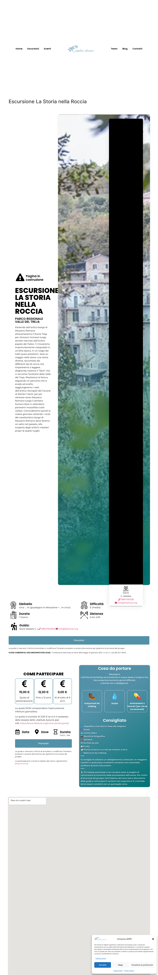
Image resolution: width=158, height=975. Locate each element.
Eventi (47, 48)
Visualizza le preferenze (142, 965)
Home (19, 48)
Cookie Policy (118, 971)
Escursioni (33, 48)
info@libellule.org (127, 602)
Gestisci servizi (101, 958)
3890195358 (127, 599)
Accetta (102, 965)
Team (114, 48)
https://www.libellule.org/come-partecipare (44, 723)
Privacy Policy (129, 971)
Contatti (137, 48)
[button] (153, 939)
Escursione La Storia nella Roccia (37, 301)
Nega (120, 965)
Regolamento (22, 763)
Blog (125, 48)
